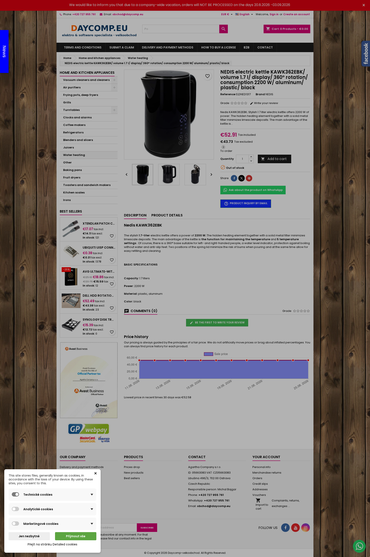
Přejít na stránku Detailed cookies (52, 544)
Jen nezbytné (29, 536)
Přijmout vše (75, 536)
